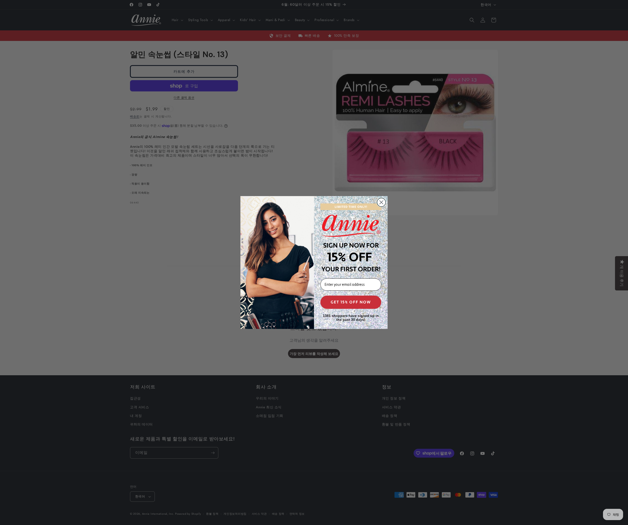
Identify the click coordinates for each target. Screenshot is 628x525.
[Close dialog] (381, 202)
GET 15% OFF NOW (351, 302)
